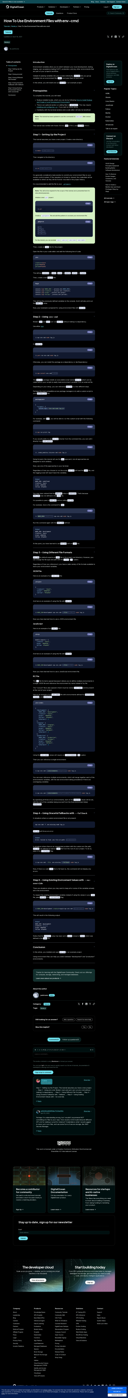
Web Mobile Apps (81, 1332)
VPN (77, 1323)
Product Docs (72, 13)
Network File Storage (40, 1354)
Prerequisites (12, 65)
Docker (108, 117)
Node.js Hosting (81, 1329)
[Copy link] (123, 37)
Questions (59, 13)
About (15, 1312)
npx (42, 326)
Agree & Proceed (117, 1388)
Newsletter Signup (60, 1337)
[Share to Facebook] (112, 37)
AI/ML (108, 93)
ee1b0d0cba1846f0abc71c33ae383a (52, 1111)
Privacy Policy (17, 1340)
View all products (38, 1280)
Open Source (59, 1335)
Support (99, 1312)
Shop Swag (58, 1357)
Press (14, 1335)
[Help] (92, 1050)
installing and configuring (47, 107)
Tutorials (49, 13)
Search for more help (84, 1019)
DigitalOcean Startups (61, 1326)
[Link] (43, 1050)
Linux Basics (110, 101)
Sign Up (19, 1209)
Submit (23, 1238)
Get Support (111, 2)
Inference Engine (39, 1320)
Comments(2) (54, 1040)
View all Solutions (81, 1340)
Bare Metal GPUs (39, 1318)
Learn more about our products (47, 978)
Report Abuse (101, 1318)
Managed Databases (40, 1346)
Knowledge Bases (39, 1312)
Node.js (14, 26)
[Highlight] (47, 1050)
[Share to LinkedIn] (116, 37)
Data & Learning (39, 1323)
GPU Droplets (38, 1315)
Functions (37, 1337)
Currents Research (61, 1323)
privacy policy (47, 1390)
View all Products (39, 1376)
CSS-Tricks (58, 1318)
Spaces (36, 1349)
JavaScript (38, 624)
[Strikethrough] (41, 1050)
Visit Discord (112, 151)
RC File (36, 676)
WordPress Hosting (82, 1335)
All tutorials (109, 125)
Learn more (55, 1209)
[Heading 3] (53, 1050)
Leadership (16, 1315)
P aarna (44, 1080)
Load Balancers (39, 1343)
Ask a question (69, 1019)
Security (15, 1343)
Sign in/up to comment (43, 1072)
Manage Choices (117, 1395)
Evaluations (37, 1326)
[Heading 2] (51, 1050)
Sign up (116, 7)
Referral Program (18, 1329)
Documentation (59, 1349)
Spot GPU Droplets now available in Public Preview (19, 2)
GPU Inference (80, 1315)
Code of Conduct (60, 1354)
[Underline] (39, 1050)
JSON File (37, 571)
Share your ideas (102, 1323)
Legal (14, 1337)
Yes (84, 1027)
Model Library (38, 1329)
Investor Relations (18, 1346)
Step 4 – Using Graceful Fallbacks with (60, 813)
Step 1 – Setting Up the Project (49, 134)
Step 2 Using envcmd (15, 74)
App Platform (38, 1340)
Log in (106, 7)
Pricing (57, 1343)
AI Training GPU (81, 1312)
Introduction (39, 62)
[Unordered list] (55, 1050)
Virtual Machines (81, 1337)
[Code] (65, 1050)
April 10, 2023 (45, 1113)
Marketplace (59, 1340)
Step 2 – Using (45, 316)
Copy (90, 145)
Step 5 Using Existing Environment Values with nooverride (15, 89)
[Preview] (90, 1050)
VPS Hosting (80, 1318)
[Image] (45, 1050)
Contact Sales (120, 2)
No (90, 1027)
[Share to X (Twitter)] (108, 37)
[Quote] (59, 1050)
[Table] (63, 1050)
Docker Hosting (81, 1326)
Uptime (36, 1360)
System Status (101, 1320)
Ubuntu (108, 97)
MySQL (108, 113)
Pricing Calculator (60, 1346)
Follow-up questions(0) (71, 1040)
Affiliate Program (18, 1332)
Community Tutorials (61, 1312)
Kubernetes (110, 121)
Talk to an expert (111, 129)
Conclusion (12, 95)
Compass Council (60, 1332)
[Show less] (91, 1080)
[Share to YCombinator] (119, 37)
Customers (16, 1323)
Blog (92, 2)
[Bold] (35, 1050)
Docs (97, 2)
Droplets (36, 1332)
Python (108, 109)
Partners (15, 1326)
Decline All (117, 1391)
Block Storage (38, 1352)
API (35, 1357)
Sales (98, 1315)
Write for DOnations (61, 1320)
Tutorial (8, 32)
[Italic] (37, 1050)
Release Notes (59, 1352)
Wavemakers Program (62, 1329)
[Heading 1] (49, 1050)
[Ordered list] (57, 1050)
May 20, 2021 (46, 1083)
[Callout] (61, 1050)
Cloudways (37, 1373)
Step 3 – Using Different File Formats (52, 552)
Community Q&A (60, 1315)
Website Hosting (81, 1320)
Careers (102, 2)
